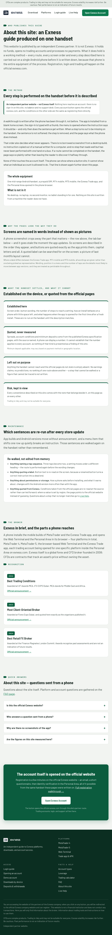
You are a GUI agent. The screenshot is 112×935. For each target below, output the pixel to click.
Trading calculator (66, 877)
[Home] (13, 12)
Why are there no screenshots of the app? (29, 728)
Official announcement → (19, 591)
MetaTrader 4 (64, 843)
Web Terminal (64, 852)
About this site (65, 886)
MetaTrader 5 (64, 847)
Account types (65, 869)
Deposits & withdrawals (14, 886)
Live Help (73, 12)
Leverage (62, 873)
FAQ (60, 882)
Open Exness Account (95, 12)
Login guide (60, 12)
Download (33, 12)
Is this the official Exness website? (25, 705)
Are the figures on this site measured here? (29, 739)
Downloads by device (13, 882)
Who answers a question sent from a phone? (30, 716)
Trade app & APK (66, 856)
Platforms (46, 12)
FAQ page (9, 694)
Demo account (10, 877)
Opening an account (13, 873)
